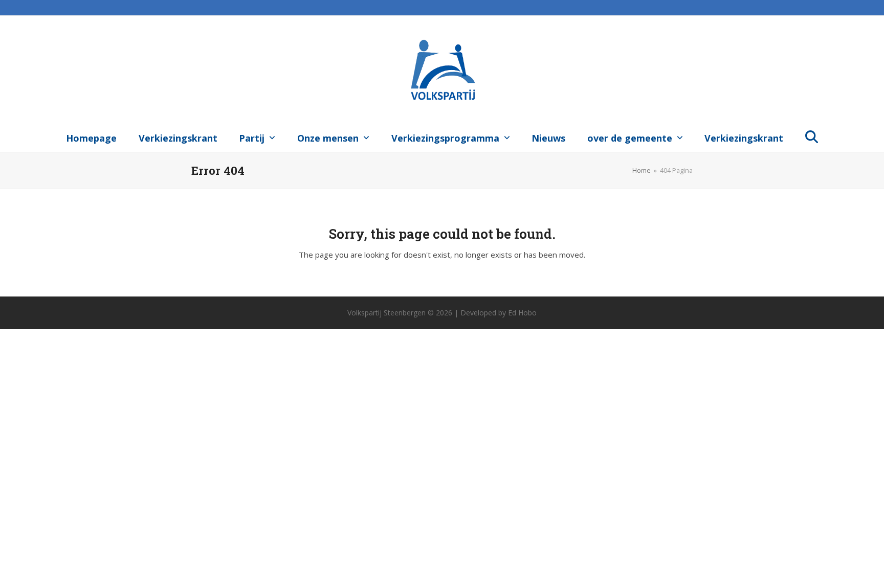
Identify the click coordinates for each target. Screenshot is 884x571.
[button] (811, 136)
